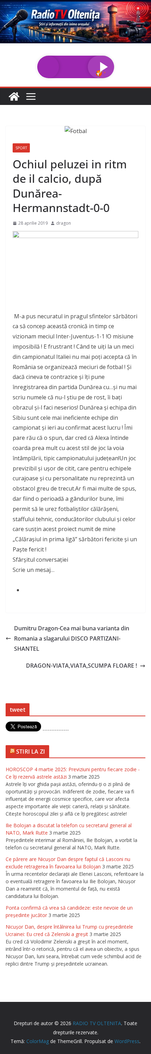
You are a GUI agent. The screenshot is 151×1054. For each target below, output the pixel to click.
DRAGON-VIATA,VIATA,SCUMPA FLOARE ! (81, 665)
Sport (21, 147)
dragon (63, 223)
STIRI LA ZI (30, 751)
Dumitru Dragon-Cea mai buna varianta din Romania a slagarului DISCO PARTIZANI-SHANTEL (71, 638)
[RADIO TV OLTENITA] (75, 5)
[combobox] (75, 580)
